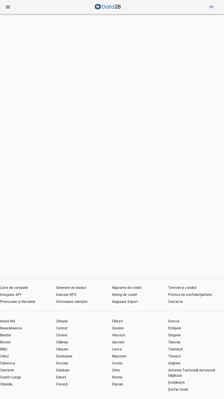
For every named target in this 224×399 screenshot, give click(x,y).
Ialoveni (118, 342)
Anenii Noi (7, 321)
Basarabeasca (11, 328)
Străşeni (174, 328)
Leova (117, 349)
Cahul (4, 356)
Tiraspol (174, 356)
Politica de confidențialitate (190, 295)
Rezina (117, 377)
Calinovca (7, 363)
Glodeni (118, 328)
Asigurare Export (125, 302)
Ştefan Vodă (178, 389)
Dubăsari (62, 370)
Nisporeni (119, 356)
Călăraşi (62, 342)
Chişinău (6, 384)
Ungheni (174, 363)
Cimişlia (62, 321)
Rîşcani (117, 384)
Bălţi (3, 349)
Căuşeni (62, 349)
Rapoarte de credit (127, 288)
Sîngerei (174, 335)
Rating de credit (124, 295)
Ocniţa (117, 363)
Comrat (62, 328)
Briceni (5, 342)
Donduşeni (64, 356)
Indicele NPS (66, 295)
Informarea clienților (72, 302)
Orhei (116, 370)
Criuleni (61, 335)
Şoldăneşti (176, 382)
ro (212, 7)
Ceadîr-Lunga (10, 377)
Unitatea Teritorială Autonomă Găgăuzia (191, 373)
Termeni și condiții (182, 288)
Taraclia (174, 342)
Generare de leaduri (71, 288)
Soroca (173, 321)
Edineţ (61, 377)
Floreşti (62, 384)
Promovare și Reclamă (17, 302)
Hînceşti (118, 335)
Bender (5, 335)
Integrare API (10, 295)
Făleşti (117, 321)
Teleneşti (175, 349)
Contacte (175, 302)
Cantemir (7, 370)
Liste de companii (14, 288)
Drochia (62, 363)
